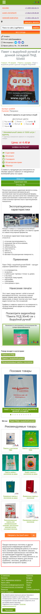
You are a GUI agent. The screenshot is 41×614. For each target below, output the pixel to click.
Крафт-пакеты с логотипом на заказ (30, 473)
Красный (29, 124)
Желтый (17, 124)
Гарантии (29, 575)
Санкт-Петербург (9, 13)
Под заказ (7, 121)
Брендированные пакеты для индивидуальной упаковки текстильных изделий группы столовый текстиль (10, 524)
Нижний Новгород (10, 18)
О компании (5, 575)
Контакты (4, 578)
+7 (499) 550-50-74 (32, 8)
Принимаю (9, 610)
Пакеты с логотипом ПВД (10, 449)
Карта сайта (5, 582)
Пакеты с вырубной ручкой (13, 358)
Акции (28, 585)
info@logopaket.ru (15, 39)
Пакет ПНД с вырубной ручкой (22, 421)
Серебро (30, 121)
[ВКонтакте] (22, 42)
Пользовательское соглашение (12, 587)
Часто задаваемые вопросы (11, 580)
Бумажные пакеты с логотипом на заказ (10, 497)
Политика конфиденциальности (12, 585)
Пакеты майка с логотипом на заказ (10, 473)
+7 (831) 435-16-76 (32, 18)
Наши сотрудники (7, 592)
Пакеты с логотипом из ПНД (30, 449)
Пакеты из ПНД (8, 355)
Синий (6, 124)
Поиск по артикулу (33, 589)
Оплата (29, 582)
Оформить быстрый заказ (18, 535)
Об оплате (9, 156)
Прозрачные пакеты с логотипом (30, 521)
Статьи (28, 587)
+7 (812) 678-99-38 (32, 13)
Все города (20, 32)
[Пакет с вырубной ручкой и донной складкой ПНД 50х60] (20, 104)
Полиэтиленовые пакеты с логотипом (17, 362)
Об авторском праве (13, 162)
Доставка (29, 580)
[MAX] (19, 42)
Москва (5, 8)
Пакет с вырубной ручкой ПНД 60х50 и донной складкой (20, 410)
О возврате (10, 159)
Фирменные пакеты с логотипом (30, 497)
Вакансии (4, 589)
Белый (19, 121)
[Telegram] (15, 42)
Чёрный (6, 126)
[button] (11, 415)
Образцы (9, 166)
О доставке (9, 153)
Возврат (29, 578)
